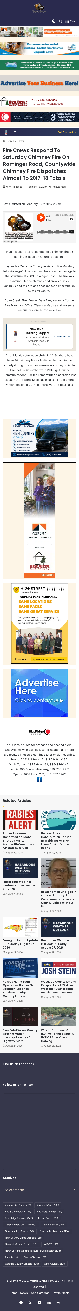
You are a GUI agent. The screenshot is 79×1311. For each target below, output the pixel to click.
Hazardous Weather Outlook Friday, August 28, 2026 (19, 885)
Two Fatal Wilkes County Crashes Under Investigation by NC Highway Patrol (20, 1035)
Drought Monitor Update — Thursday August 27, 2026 (20, 944)
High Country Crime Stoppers (23, 1237)
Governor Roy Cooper (20, 1231)
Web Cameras (39, 1293)
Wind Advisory (55, 1263)
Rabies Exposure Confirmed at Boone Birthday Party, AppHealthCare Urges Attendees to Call (18, 840)
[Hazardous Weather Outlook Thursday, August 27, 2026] (58, 927)
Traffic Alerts (61, 1293)
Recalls (12, 1257)
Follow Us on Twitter (18, 1085)
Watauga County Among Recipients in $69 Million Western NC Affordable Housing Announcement (58, 987)
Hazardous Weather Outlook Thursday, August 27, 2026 (55, 944)
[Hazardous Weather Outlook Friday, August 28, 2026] (20, 868)
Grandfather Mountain (55, 1231)
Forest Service (54, 1224)
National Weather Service (21, 1244)
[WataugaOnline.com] (39, 8)
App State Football (18, 1211)
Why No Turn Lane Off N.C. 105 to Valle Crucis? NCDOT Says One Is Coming (57, 1035)
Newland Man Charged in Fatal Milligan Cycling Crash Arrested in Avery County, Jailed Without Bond (58, 899)
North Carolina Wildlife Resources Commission (33, 1250)
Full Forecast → (67, 132)
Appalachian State (18, 1205)
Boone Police (48, 1218)
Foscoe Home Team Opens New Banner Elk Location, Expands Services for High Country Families (18, 989)
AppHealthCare (47, 1205)
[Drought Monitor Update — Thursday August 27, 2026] (20, 927)
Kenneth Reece (14, 186)
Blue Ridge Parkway (19, 1218)
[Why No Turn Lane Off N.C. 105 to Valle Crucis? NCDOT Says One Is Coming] (58, 1016)
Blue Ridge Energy (49, 1211)
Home (10, 141)
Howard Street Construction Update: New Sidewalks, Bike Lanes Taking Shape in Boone (56, 840)
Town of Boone (35, 1257)
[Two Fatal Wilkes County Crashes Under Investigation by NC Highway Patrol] (20, 1016)
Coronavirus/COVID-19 (21, 1224)
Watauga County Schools (22, 1263)
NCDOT (51, 1244)
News (20, 141)
